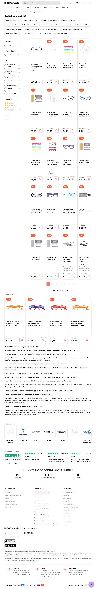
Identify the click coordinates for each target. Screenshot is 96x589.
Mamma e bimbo (68, 504)
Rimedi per (65, 8)
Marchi (38, 8)
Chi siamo (7, 492)
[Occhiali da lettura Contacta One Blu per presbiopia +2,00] (36, 49)
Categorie (8, 8)
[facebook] (25, 533)
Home (6, 12)
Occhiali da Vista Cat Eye (30, 21)
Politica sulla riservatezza (41, 503)
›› (81, 284)
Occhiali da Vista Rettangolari (51, 29)
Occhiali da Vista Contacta (67, 21)
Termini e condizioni (39, 521)
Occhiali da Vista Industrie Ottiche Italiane (52, 25)
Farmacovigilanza (39, 518)
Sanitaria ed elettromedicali (18, 12)
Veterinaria (66, 516)
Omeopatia (66, 513)
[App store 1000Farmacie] (12, 541)
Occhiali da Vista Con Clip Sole (48, 21)
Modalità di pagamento (10, 504)
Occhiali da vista (40, 12)
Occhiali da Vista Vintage (61, 33)
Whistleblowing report (40, 512)
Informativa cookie (39, 500)
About (74, 8)
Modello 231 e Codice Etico (41, 509)
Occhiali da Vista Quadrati (32, 29)
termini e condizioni (13, 557)
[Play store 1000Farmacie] (12, 545)
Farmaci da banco (68, 510)
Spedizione (7, 507)
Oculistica (30, 12)
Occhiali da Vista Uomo (44, 33)
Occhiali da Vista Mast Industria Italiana (78, 25)
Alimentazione (67, 498)
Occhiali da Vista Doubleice (29, 25)
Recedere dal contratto (42, 493)
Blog (57, 8)
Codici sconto (48, 8)
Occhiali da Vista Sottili (12, 33)
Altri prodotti (67, 522)
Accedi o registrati (68, 3)
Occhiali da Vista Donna (12, 25)
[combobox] (41, 3)
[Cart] (77, 3)
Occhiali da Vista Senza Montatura (72, 29)
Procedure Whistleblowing (41, 515)
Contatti (6, 498)
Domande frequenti (9, 501)
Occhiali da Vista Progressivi (14, 29)
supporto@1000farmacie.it (12, 537)
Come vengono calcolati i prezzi (13, 495)
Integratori (66, 501)
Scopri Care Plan (24, 7)
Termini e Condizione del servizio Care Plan (46, 524)
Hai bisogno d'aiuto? (86, 3)
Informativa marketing (40, 506)
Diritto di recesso (39, 497)
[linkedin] (32, 533)
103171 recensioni (15, 460)
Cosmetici (66, 495)
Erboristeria (66, 519)
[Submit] (25, 3)
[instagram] (28, 533)
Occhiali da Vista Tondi (28, 33)
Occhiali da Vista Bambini (13, 21)
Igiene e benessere (68, 492)
